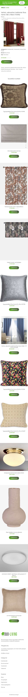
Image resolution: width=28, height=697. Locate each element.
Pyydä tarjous (22, 3)
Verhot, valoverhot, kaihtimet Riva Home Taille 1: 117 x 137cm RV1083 (14, 346)
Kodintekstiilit (10, 49)
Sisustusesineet (4, 663)
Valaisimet (3, 668)
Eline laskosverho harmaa (14, 151)
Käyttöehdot (4, 682)
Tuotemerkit (17, 49)
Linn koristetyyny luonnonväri (14, 615)
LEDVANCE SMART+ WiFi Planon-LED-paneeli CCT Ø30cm (14, 574)
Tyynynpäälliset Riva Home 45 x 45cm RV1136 (14, 304)
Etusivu (2, 16)
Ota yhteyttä (4, 679)
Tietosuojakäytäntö (5, 684)
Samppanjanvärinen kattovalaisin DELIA (14, 473)
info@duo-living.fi (5, 653)
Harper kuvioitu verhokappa (14, 262)
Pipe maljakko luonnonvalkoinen (14, 532)
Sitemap (3, 687)
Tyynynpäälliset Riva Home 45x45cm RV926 (14, 389)
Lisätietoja (7, 61)
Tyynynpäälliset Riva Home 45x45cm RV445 (14, 111)
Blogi (2, 677)
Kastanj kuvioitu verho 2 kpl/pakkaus (14, 206)
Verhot (21, 49)
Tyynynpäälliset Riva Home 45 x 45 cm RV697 (14, 431)
